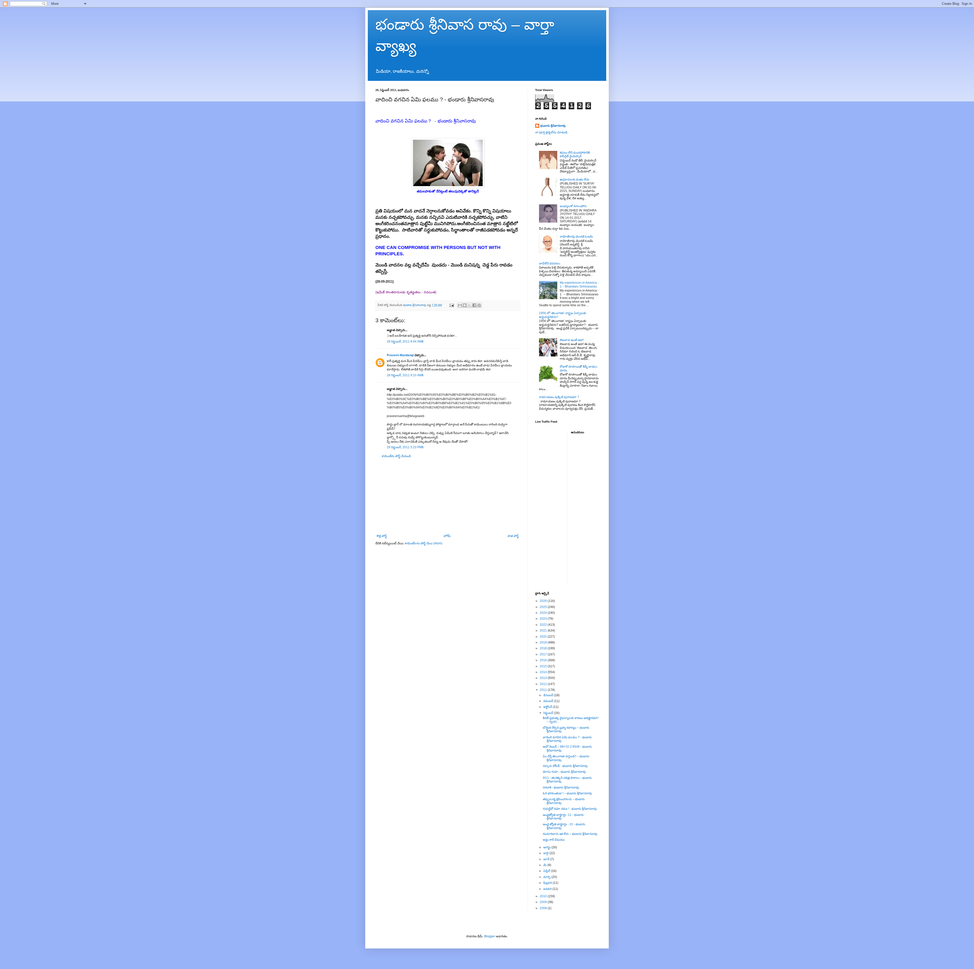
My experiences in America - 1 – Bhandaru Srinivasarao (579, 284)
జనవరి (547, 889)
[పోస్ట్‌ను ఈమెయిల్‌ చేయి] (451, 305)
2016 (544, 660)
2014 (544, 672)
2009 (544, 902)
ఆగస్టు (547, 847)
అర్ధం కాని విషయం (554, 839)
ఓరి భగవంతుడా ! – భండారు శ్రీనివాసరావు (567, 793)
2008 (544, 908)
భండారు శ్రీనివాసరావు (553, 126)
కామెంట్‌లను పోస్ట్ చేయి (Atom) (423, 543)
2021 (544, 630)
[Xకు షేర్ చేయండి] (469, 305)
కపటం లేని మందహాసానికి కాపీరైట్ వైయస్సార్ (575, 154)
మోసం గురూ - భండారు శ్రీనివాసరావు (564, 772)
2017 (544, 654)
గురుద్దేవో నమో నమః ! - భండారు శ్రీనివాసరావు (570, 809)
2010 (544, 896)
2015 (544, 666)
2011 (544, 690)
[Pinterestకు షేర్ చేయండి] (479, 305)
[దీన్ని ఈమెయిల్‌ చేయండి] (459, 305)
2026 (544, 601)
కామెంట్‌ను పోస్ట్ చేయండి (396, 456)
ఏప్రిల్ (547, 871)
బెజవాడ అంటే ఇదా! (572, 340)
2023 (544, 618)
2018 (544, 648)
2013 (544, 678)
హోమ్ (447, 536)
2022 (544, 624)
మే (545, 865)
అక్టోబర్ (548, 707)
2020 (544, 636)
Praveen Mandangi (400, 355)
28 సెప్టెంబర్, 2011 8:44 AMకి (405, 341)
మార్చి (547, 877)
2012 (544, 684)
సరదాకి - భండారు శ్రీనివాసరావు (561, 787)
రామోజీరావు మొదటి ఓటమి (576, 236)
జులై (546, 853)
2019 (544, 642)
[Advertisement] (448, 496)
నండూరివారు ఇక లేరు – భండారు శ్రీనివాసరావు (570, 834)
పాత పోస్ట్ (513, 536)
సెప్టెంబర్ (548, 713)
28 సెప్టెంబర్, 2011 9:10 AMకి (405, 375)
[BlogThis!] (464, 305)
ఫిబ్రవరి (548, 883)
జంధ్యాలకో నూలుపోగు (573, 206)
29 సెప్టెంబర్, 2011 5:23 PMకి (405, 447)
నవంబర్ (548, 701)
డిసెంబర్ (548, 695)
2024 (544, 613)
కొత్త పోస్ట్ (382, 536)
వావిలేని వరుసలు (549, 263)
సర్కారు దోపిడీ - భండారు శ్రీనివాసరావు (565, 766)
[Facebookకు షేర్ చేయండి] (474, 305)
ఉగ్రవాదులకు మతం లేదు (574, 179)
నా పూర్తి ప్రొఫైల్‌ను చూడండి (551, 132)
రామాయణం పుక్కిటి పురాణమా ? (559, 397)
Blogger (489, 936)
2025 (544, 607)
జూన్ (546, 859)
